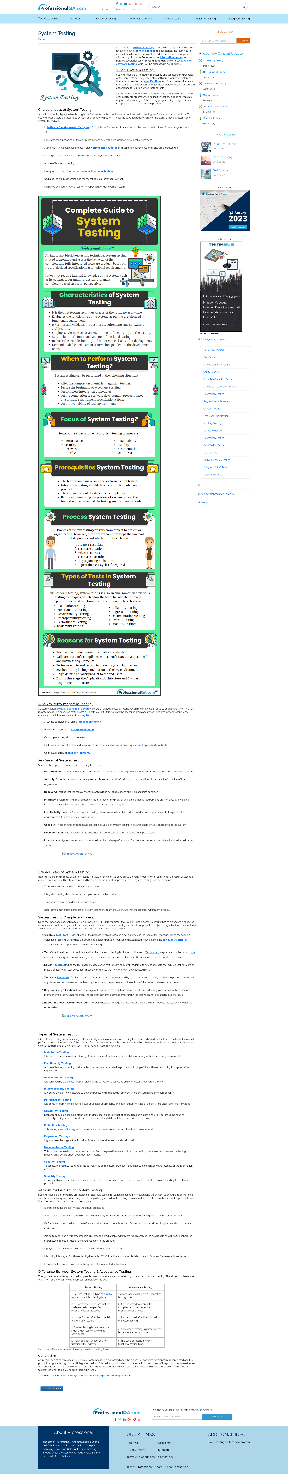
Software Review (212, 430)
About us (119, 9)
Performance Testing (140, 18)
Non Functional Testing (214, 72)
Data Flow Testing (224, 143)
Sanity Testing (211, 372)
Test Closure (220, 170)
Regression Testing (205, 18)
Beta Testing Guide (213, 445)
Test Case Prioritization (216, 416)
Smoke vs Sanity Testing (214, 83)
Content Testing (222, 157)
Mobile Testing (173, 18)
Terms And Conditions (141, 1456)
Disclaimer (165, 1442)
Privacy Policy (136, 1449)
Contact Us (165, 1456)
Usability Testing (211, 95)
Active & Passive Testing (216, 460)
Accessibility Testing (213, 60)
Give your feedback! (51, 1388)
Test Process (210, 357)
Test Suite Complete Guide (216, 106)
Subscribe (243, 41)
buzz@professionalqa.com (233, 1442)
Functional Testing (105, 18)
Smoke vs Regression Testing (219, 386)
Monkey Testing (212, 423)
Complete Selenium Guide (217, 379)
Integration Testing (239, 18)
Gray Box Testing (211, 118)
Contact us (136, 9)
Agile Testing (75, 18)
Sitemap (163, 1449)
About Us (133, 1442)
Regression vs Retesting (216, 401)
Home (105, 9)
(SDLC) (72, 127)
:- (57, 1052)
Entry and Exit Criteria (215, 467)
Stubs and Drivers (213, 474)
